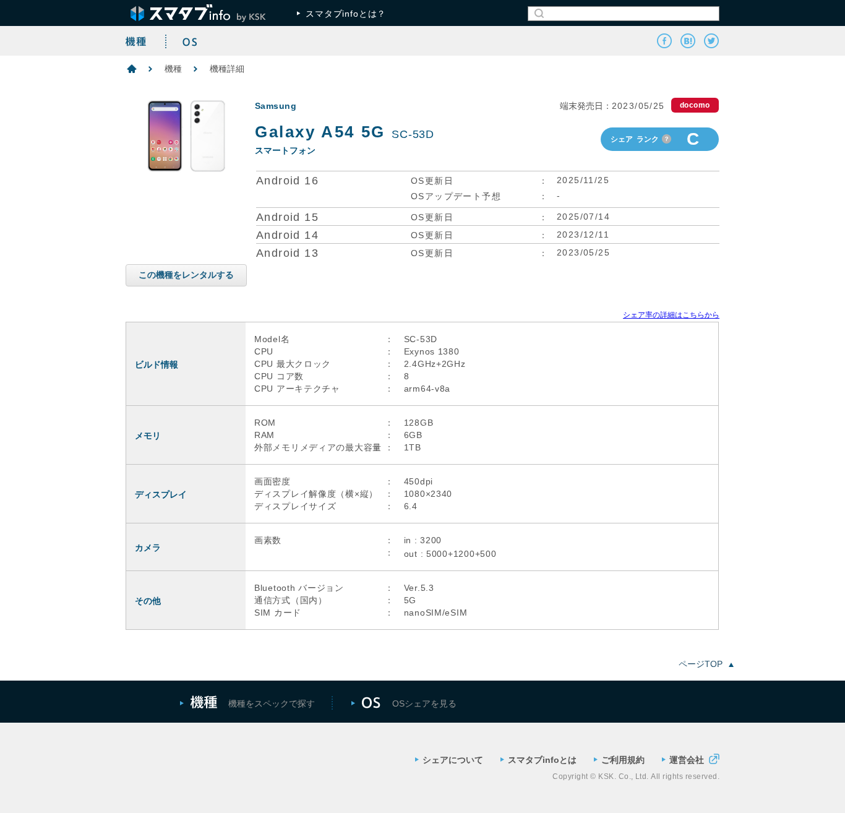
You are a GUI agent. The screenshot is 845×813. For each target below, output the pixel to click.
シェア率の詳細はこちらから (671, 315)
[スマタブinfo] (687, 40)
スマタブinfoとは (542, 759)
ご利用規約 (623, 759)
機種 (173, 68)
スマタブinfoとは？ (346, 13)
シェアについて (452, 759)
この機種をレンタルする (186, 275)
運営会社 (686, 759)
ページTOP (701, 664)
